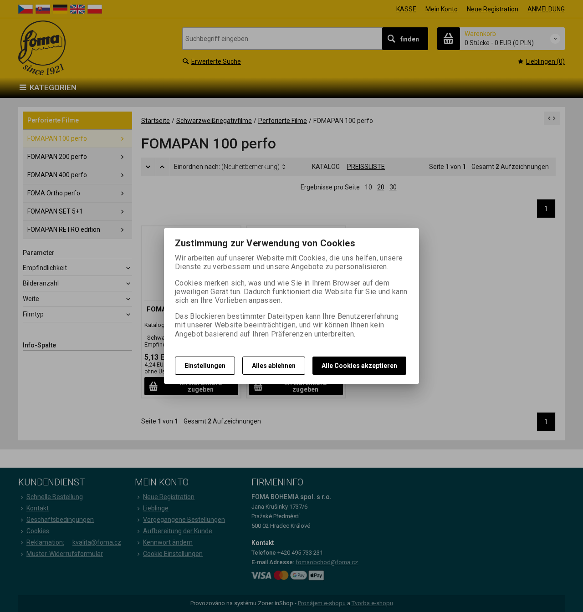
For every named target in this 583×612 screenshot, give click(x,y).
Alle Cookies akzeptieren (359, 365)
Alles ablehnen (274, 365)
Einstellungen (204, 365)
